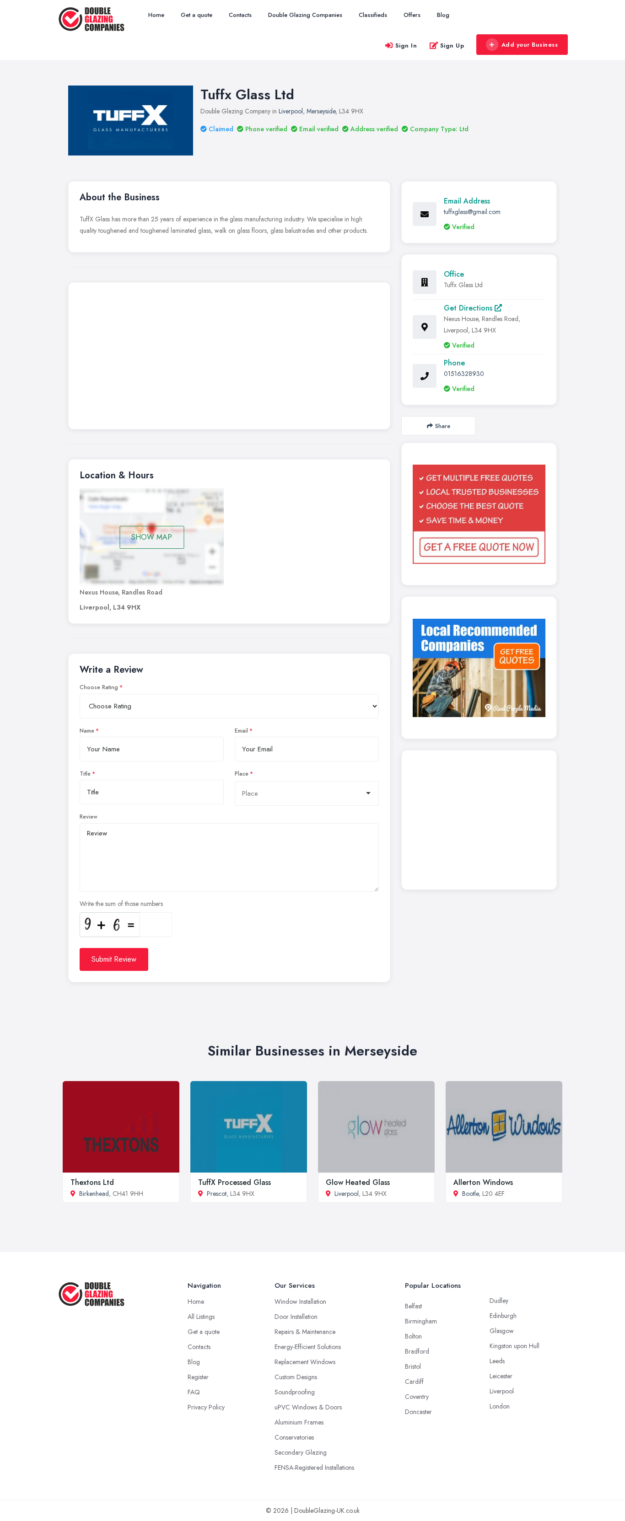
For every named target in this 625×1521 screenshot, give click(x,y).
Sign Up (452, 45)
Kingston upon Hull (514, 1345)
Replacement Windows (305, 1361)
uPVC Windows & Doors (308, 1407)
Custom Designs (296, 1377)
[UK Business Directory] (479, 668)
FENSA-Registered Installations (314, 1467)
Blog (443, 15)
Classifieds (373, 15)
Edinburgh (503, 1315)
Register (198, 1377)
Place (241, 774)
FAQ (194, 1392)
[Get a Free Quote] (479, 514)
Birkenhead (94, 1193)
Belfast (413, 1306)
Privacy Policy (206, 1407)
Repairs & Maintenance (305, 1331)
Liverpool (291, 111)
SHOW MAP (151, 537)
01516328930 (464, 373)
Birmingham (421, 1321)
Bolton (413, 1336)
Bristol (413, 1366)
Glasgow (502, 1330)
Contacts (240, 15)
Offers (412, 15)
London (500, 1406)
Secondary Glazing (301, 1452)
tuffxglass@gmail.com (472, 211)
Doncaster (418, 1411)
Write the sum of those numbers (121, 903)
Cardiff (414, 1381)
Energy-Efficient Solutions (308, 1346)
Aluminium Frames (299, 1422)
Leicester (501, 1376)
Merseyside (321, 111)
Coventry (417, 1396)
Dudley (499, 1300)
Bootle (470, 1193)
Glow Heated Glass (358, 1182)
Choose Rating (99, 687)
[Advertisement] (229, 358)
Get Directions (469, 308)
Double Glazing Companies (305, 15)
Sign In (406, 45)
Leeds (497, 1361)
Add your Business (529, 44)
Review (88, 817)
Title (85, 774)
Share (442, 426)
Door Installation (296, 1316)
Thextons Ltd (92, 1182)
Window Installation (300, 1301)
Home (156, 15)
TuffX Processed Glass (234, 1182)
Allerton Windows (483, 1182)
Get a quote (196, 15)
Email (241, 731)
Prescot (216, 1193)
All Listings (201, 1316)
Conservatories (294, 1437)
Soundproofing (295, 1392)
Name (87, 731)
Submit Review (114, 959)
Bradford (417, 1351)
